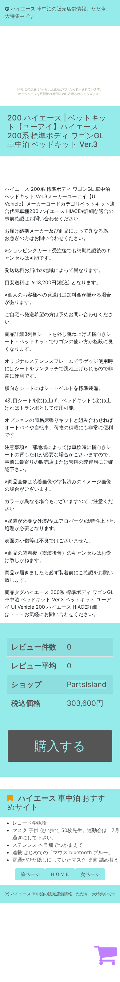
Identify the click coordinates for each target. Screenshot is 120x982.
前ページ (30, 874)
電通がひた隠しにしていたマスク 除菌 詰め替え (65, 860)
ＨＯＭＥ (60, 874)
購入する (60, 745)
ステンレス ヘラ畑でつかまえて (47, 845)
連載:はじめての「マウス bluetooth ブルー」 (62, 852)
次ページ (90, 874)
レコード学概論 (29, 823)
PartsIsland (86, 684)
